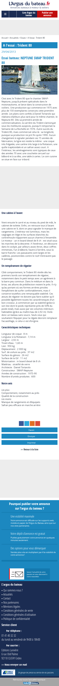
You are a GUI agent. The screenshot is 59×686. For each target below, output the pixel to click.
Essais (23, 37)
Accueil (5, 37)
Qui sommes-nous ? (13, 590)
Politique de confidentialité (16, 619)
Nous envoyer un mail (16, 664)
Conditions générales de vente (18, 610)
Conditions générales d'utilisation (19, 615)
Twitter (26, 423)
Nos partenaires (11, 602)
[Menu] (5, 14)
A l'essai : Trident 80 (36, 37)
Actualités (14, 37)
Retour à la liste (31, 449)
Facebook (21, 423)
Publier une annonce (47, 14)
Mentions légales (11, 606)
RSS (32, 423)
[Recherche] (13, 14)
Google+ (37, 423)
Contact (6, 598)
